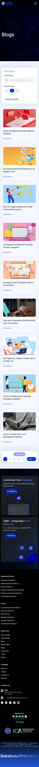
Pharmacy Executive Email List (11, 593)
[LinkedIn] (6, 702)
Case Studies (5, 635)
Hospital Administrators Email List (12, 590)
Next (31, 459)
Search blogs (8, 75)
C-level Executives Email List (10, 608)
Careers (3, 672)
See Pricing (10, 535)
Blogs (3, 648)
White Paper (5, 644)
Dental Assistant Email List (10, 583)
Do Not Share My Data (7, 746)
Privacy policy (33, 743)
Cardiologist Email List (8, 596)
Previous (20, 454)
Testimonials (5, 638)
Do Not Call (18, 746)
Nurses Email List (6, 587)
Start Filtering (11, 491)
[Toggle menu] (35, 3)
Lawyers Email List (7, 620)
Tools (3, 654)
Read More (8, 139)
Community (5, 651)
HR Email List (5, 614)
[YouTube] (18, 702)
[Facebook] (2, 702)
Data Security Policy (12, 744)
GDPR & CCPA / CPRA (25, 744)
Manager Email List (7, 617)
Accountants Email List (9, 624)
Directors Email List (7, 611)
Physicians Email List (8, 580)
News (3, 641)
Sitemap (4, 678)
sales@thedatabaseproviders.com (17, 698)
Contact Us (5, 675)
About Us (4, 669)
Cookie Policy (26, 746)
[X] (10, 702)
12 (17, 90)
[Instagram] (14, 702)
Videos (3, 657)
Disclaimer (35, 746)
